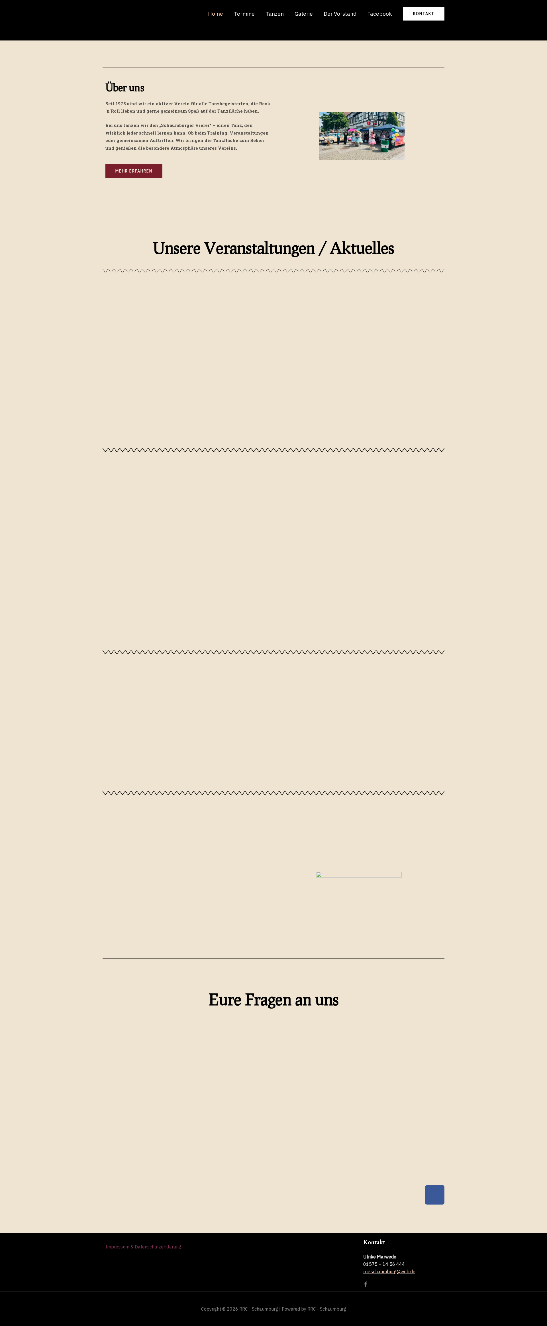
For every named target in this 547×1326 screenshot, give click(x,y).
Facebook (379, 13)
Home (215, 13)
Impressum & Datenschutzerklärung (143, 1247)
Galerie (304, 13)
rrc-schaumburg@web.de (389, 1271)
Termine (244, 13)
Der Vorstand (340, 13)
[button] (423, 14)
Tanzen (275, 13)
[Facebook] (365, 1284)
